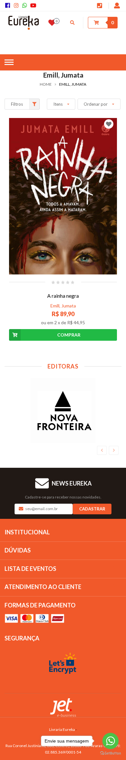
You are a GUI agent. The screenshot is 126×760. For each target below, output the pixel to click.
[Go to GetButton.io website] (110, 753)
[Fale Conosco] (100, 6)
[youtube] (33, 5)
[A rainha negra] (63, 196)
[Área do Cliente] (117, 6)
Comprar (68, 334)
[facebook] (9, 5)
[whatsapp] (26, 5)
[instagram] (17, 5)
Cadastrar (92, 508)
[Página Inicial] (23, 23)
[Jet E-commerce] (63, 707)
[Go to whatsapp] (110, 741)
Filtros (17, 104)
